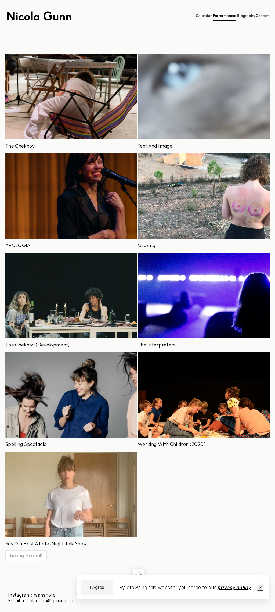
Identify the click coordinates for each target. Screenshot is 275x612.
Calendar (204, 16)
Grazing (204, 202)
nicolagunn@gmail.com (49, 600)
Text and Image (204, 103)
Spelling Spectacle (71, 401)
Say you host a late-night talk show (71, 501)
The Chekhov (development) (71, 302)
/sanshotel (45, 595)
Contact (262, 16)
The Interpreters (204, 302)
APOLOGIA (71, 202)
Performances (225, 16)
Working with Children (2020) (204, 401)
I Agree (97, 587)
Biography (246, 16)
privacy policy (234, 587)
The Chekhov (71, 103)
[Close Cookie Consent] (260, 587)
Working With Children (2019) (204, 501)
